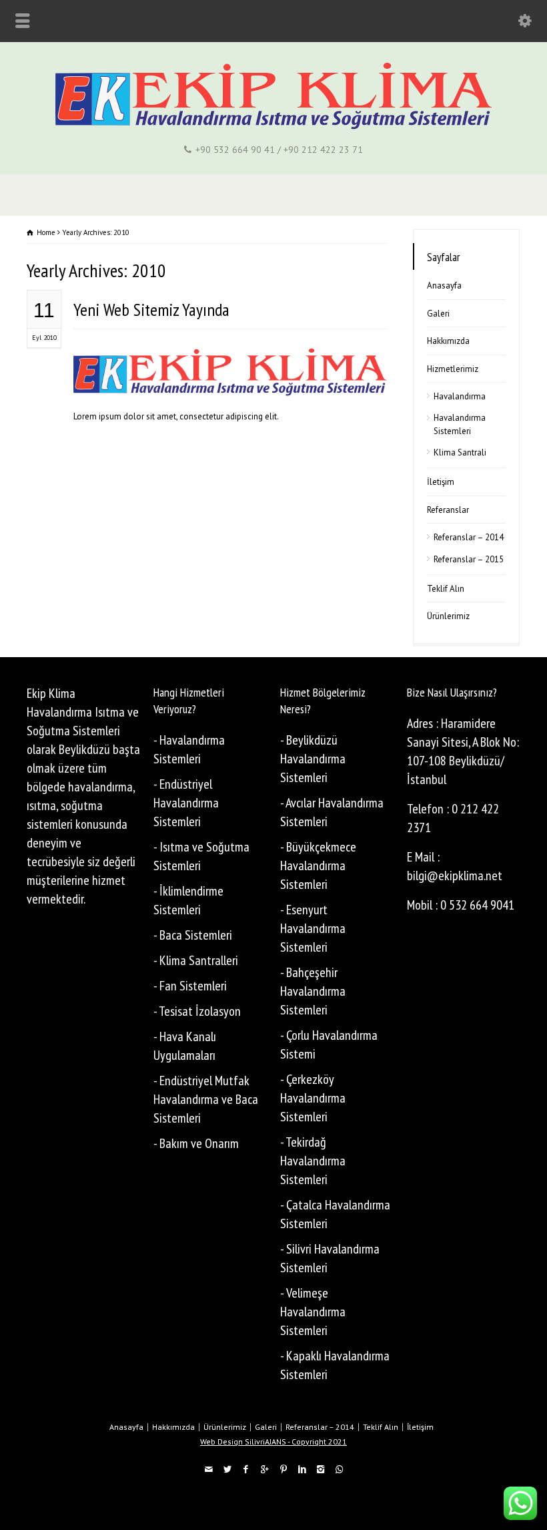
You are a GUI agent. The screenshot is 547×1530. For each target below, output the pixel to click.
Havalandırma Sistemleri (460, 424)
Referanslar (448, 510)
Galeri (438, 313)
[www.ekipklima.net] (273, 126)
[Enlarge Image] (230, 364)
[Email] (208, 1470)
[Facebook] (245, 1470)
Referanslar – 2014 (469, 537)
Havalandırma (460, 396)
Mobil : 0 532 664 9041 (460, 905)
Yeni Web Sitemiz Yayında (151, 310)
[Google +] (264, 1470)
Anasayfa (444, 285)
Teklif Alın (445, 588)
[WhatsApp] (339, 1470)
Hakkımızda (448, 341)
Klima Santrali (460, 452)
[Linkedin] (302, 1470)
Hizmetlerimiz (452, 369)
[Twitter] (227, 1470)
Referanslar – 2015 (469, 559)
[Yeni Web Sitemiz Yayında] (230, 379)
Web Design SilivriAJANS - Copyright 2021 (273, 1442)
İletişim (440, 482)
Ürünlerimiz (448, 616)
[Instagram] (320, 1470)
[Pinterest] (283, 1470)
